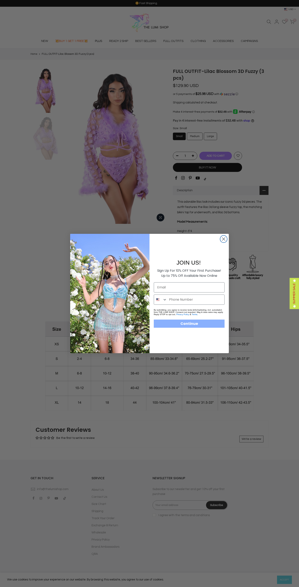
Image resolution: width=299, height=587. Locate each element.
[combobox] (160, 299)
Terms (194, 314)
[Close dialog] (223, 239)
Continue (189, 323)
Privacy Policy (182, 314)
